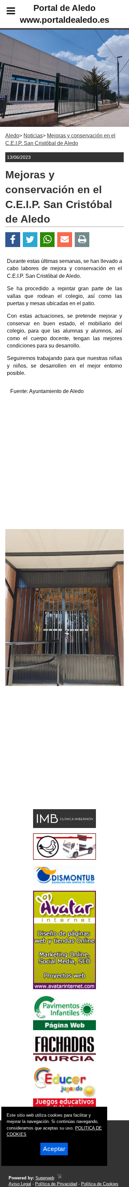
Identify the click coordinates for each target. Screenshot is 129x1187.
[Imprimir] (82, 239)
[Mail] (64, 239)
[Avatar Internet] (64, 987)
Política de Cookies (99, 1183)
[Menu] (5, 12)
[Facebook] (12, 239)
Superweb (44, 1177)
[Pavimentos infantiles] (64, 1028)
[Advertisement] (64, 464)
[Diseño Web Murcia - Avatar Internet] (59, 1177)
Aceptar (54, 1148)
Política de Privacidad (56, 1183)
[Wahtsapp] (47, 239)
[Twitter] (30, 239)
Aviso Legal (20, 1183)
